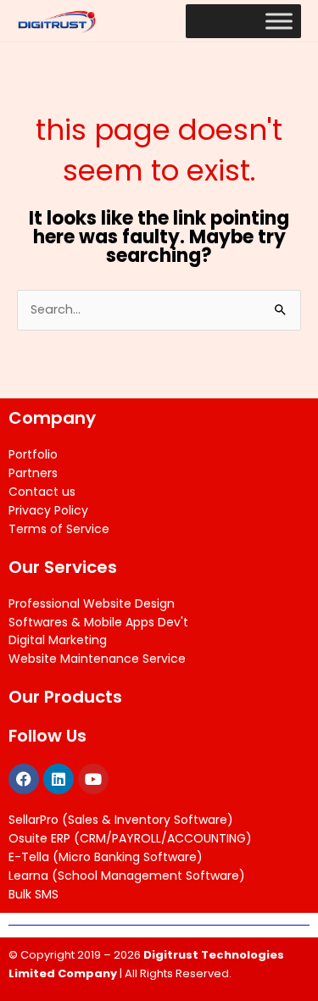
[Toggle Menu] (279, 21)
